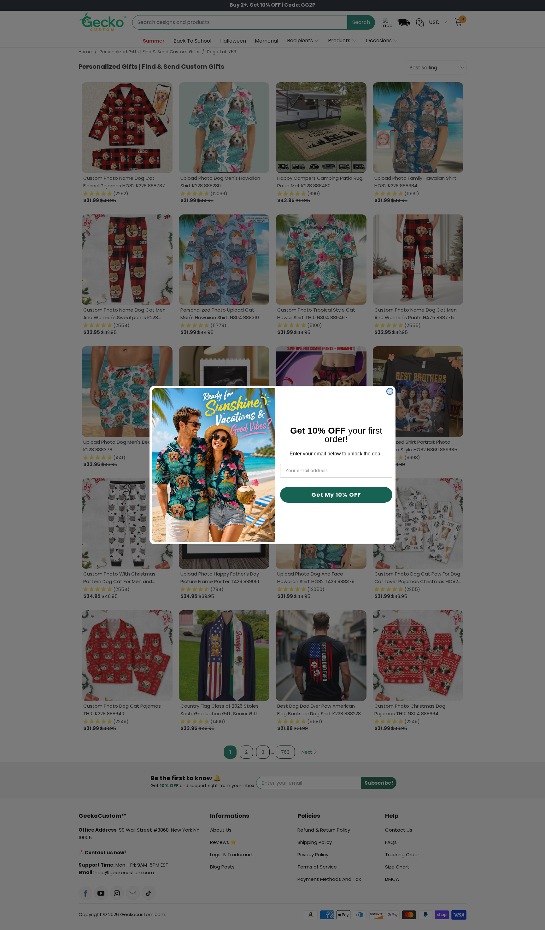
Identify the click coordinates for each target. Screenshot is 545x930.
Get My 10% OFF (336, 495)
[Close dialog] (390, 391)
